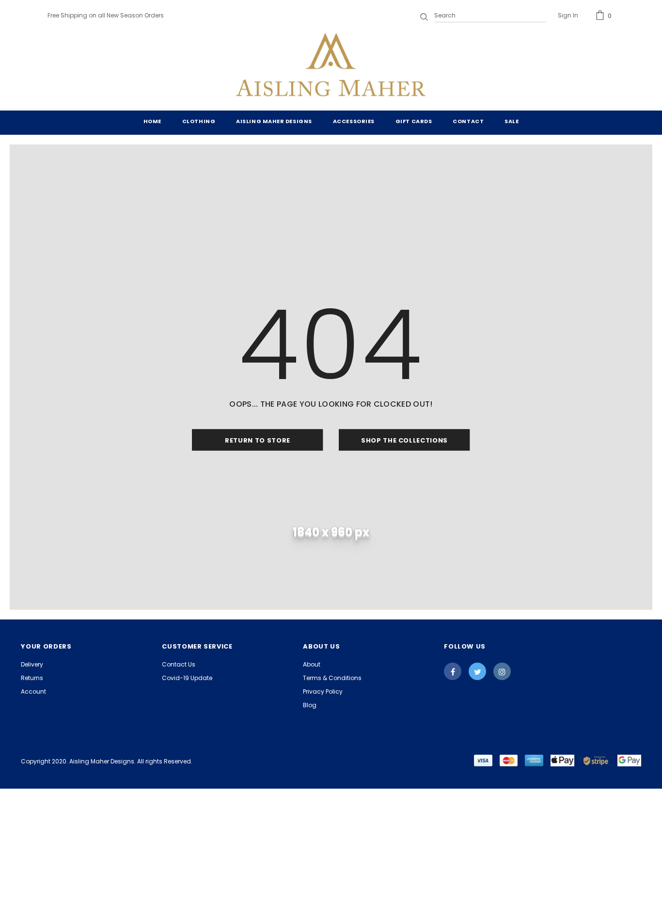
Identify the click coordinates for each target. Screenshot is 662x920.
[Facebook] (452, 671)
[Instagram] (502, 671)
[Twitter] (477, 671)
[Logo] (331, 67)
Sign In (568, 15)
